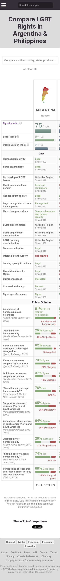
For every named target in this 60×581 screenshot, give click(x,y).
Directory (46, 556)
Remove (45, 115)
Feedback (16, 552)
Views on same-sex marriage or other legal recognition (15, 348)
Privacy (10, 556)
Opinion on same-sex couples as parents (14, 375)
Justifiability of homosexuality (11, 332)
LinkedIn (30, 546)
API (35, 552)
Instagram (47, 542)
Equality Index (11, 123)
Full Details (45, 485)
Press (27, 552)
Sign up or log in (30, 503)
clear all (32, 69)
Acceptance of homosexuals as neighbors (12, 311)
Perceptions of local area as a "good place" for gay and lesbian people (17, 471)
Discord (10, 542)
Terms (53, 552)
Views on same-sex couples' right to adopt (15, 362)
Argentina (45, 109)
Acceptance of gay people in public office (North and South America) (17, 423)
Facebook (33, 542)
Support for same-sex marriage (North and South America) (15, 405)
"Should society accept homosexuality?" (16, 389)
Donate (44, 552)
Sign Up (33, 572)
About (4, 552)
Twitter (21, 542)
